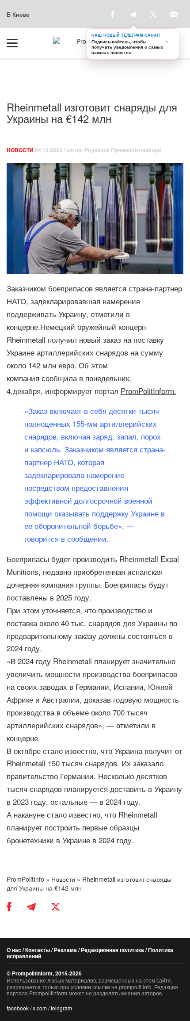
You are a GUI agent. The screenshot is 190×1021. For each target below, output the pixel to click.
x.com (40, 1008)
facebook (18, 1008)
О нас (14, 950)
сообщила (59, 377)
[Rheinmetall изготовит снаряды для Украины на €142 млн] (95, 218)
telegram (61, 1008)
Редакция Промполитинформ (123, 150)
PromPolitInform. (148, 390)
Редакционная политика (112, 950)
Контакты (37, 950)
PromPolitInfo (25, 879)
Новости (20, 150)
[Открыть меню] (16, 43)
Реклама (65, 950)
